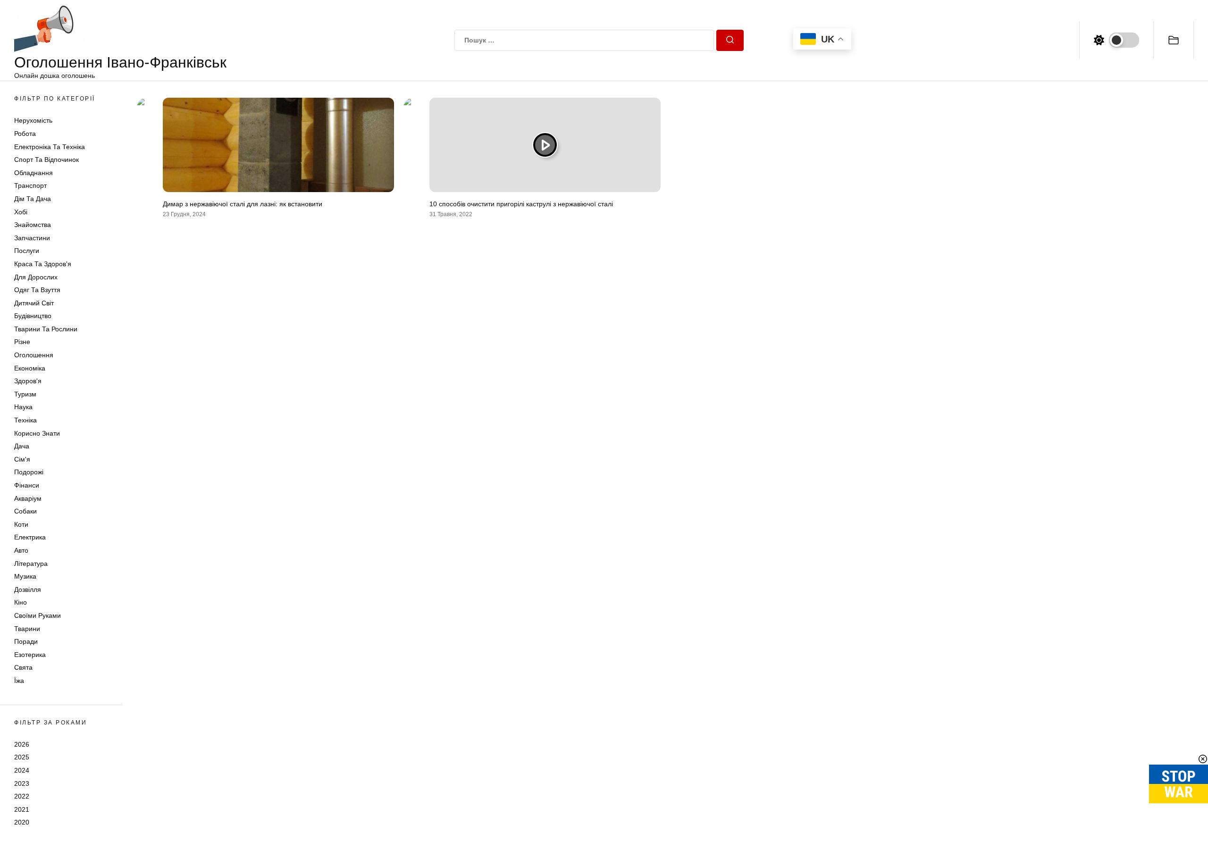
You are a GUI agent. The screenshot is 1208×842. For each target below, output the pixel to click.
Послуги (26, 250)
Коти (21, 524)
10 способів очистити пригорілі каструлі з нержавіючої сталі (521, 204)
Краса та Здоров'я (42, 264)
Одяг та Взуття (37, 290)
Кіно (20, 602)
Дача (21, 446)
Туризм (25, 394)
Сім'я (22, 459)
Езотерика (30, 654)
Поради (26, 641)
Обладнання (33, 173)
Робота (25, 133)
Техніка (25, 420)
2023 (21, 783)
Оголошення (33, 355)
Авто (21, 550)
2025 (21, 757)
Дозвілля (27, 589)
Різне (22, 341)
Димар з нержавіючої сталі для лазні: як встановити (242, 204)
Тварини (27, 628)
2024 (21, 770)
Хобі (20, 212)
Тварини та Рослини (45, 329)
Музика (25, 576)
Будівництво (32, 316)
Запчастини (32, 238)
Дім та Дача (32, 198)
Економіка (29, 368)
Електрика (30, 537)
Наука (23, 407)
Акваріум (28, 498)
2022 (21, 796)
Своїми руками (37, 615)
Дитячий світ (34, 303)
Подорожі (28, 472)
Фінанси (26, 485)
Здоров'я (28, 381)
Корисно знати (37, 433)
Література (31, 563)
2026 (21, 744)
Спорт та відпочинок (46, 159)
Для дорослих (36, 277)
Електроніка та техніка (49, 147)
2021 (21, 809)
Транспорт (30, 185)
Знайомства (32, 224)
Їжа (19, 680)
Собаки (25, 511)
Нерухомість (33, 120)
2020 (21, 822)
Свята (23, 667)
